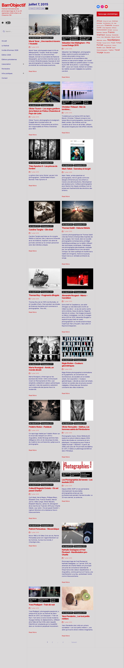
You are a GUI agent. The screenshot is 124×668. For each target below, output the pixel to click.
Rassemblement (108, 45)
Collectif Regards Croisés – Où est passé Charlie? (43, 489)
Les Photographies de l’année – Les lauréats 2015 (77, 481)
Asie (115, 23)
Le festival (5, 45)
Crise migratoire (106, 27)
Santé (103, 47)
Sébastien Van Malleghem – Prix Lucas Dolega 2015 (76, 44)
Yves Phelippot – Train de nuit (42, 604)
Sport (113, 47)
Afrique (99, 21)
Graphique (101, 35)
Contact (5, 78)
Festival (105, 32)
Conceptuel (116, 25)
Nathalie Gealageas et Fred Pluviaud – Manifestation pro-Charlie (75, 552)
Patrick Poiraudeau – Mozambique (44, 529)
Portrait (100, 45)
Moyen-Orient (115, 37)
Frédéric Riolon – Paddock (40, 427)
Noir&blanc (113, 39)
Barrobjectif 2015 (34, 37)
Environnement (102, 30)
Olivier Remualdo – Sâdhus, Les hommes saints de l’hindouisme (75, 428)
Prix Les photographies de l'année (85, 474)
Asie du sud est (100, 25)
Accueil (4, 41)
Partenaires (6, 69)
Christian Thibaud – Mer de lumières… (73, 108)
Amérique (115, 21)
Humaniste (115, 35)
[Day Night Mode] (6, 22)
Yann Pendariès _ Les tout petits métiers (75, 617)
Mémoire (99, 40)
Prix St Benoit (86, 102)
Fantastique (115, 30)
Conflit (99, 27)
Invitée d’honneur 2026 (10, 50)
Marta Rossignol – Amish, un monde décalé (41, 368)
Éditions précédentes (9, 59)
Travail (117, 50)
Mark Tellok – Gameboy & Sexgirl (76, 169)
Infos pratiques (7, 73)
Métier (105, 40)
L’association (6, 64)
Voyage (100, 52)
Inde (102, 37)
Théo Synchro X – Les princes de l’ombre (43, 167)
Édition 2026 (6, 55)
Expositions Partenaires (74, 38)
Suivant (74, 642)
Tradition (111, 50)
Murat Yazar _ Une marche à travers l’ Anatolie (44, 42)
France (111, 32)
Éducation (107, 52)
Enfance (114, 27)
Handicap (108, 35)
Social (108, 47)
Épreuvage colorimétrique (108, 14)
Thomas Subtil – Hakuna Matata (76, 228)
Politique (118, 43)
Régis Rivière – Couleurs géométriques (72, 364)
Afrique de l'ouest (107, 21)
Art (112, 23)
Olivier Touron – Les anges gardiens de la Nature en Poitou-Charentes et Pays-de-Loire (44, 111)
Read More (33, 71)
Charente (108, 25)
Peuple (113, 43)
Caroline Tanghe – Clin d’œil (41, 229)
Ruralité (99, 47)
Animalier (99, 23)
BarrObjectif (13, 5)
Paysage (99, 42)
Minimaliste (108, 37)
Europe (110, 30)
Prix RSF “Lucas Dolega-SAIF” (85, 38)
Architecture (107, 23)
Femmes (99, 32)
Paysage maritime (106, 42)
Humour (98, 37)
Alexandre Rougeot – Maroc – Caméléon (74, 296)
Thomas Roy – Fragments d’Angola (44, 295)
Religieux (114, 45)
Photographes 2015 (47, 37)
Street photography (102, 50)
